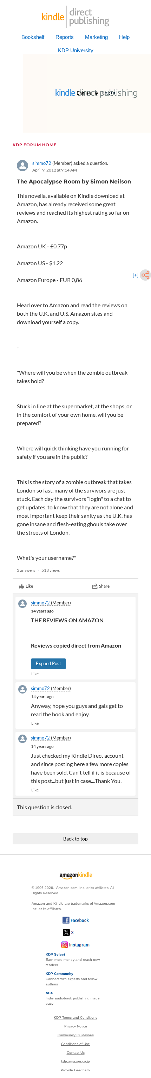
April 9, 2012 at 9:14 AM (54, 170)
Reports (64, 37)
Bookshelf (32, 37)
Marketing (96, 37)
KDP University (75, 50)
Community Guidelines (76, 1035)
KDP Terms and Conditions (75, 1017)
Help (124, 37)
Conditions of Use (75, 1044)
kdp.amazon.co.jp (75, 1061)
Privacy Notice (75, 1026)
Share (104, 586)
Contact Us (76, 1052)
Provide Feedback (75, 1070)
